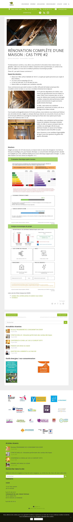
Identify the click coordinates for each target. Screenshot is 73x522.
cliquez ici (37, 506)
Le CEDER (65, 4)
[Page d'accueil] (4, 4)
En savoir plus (38, 519)
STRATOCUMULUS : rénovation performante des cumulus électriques (31, 335)
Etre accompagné (25, 4)
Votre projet (32, 4)
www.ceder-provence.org (37, 508)
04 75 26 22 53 (32, 9)
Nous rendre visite (16, 9)
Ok (31, 519)
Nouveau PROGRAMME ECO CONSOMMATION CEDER (27, 329)
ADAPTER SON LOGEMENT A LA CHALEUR (23, 351)
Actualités (59, 4)
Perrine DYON (23, 58)
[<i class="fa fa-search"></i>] (69, 4)
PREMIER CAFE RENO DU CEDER (20, 346)
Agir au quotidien (41, 4)
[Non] (71, 517)
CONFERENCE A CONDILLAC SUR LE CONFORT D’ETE (26, 340)
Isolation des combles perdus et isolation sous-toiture (27, 296)
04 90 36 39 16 (47, 9)
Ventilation (15, 297)
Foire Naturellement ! (51, 4)
